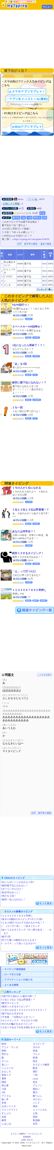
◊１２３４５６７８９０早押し (17, 915)
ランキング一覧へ (44, 289)
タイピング (39, 1044)
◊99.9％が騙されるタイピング (16, 1024)
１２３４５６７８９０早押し (29, 590)
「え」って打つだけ (24, 571)
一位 (29, 217)
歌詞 (4, 1044)
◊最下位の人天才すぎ (12, 1013)
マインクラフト (10, 1109)
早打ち (37, 217)
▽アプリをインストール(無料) (27, 99)
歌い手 (5, 1099)
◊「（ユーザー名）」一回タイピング (20, 926)
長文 (35, 1061)
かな (42, 213)
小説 (4, 1089)
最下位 (16, 217)
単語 (35, 1106)
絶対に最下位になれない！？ (29, 382)
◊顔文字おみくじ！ (11, 892)
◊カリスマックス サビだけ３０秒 (19, 1020)
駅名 (35, 1068)
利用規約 (27, 1137)
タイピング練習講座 (14, 969)
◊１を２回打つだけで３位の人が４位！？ (23, 922)
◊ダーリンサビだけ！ (12, 889)
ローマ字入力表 (12, 974)
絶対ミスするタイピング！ (28, 553)
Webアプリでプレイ (28, 127)
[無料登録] (27, 958)
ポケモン (37, 1099)
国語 (4, 1082)
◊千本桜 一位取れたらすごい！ (18, 1017)
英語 (35, 1117)
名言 (35, 1123)
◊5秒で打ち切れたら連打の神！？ (18, 996)
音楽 (35, 1050)
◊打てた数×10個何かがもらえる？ (19, 940)
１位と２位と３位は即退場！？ (30, 509)
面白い (36, 1089)
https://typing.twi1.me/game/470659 (31, 239)
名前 (4, 1117)
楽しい (5, 1064)
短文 (35, 1082)
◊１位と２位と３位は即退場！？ (18, 999)
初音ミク (6, 1075)
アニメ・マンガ (10, 1047)
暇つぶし (37, 1096)
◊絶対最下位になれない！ (14, 885)
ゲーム (5, 1061)
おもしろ (6, 1071)
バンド (36, 1103)
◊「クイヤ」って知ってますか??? (18, 943)
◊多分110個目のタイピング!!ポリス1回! (22, 919)
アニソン (37, 1085)
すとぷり (6, 1113)
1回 (44, 217)
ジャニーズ (7, 1068)
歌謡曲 (36, 1120)
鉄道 (35, 1057)
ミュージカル (40, 1109)
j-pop (35, 1078)
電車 (4, 1078)
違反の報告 (45, 244)
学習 (4, 1103)
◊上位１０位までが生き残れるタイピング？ (24, 1027)
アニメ (36, 1054)
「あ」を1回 (19, 363)
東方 (35, 1092)
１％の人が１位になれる (26, 487)
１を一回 (17, 407)
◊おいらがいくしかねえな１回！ (18, 882)
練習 (4, 1120)
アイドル (6, 1096)
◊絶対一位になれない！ (13, 899)
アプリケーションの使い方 (18, 979)
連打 (35, 1071)
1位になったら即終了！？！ (28, 345)
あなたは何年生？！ (24, 531)
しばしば (6, 1123)
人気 (35, 1113)
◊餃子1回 (6, 936)
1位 (23, 217)
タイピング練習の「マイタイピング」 (27, 1134)
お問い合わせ (27, 1140)
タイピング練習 (41, 1064)
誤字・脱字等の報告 (27, 244)
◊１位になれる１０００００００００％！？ (24, 1010)
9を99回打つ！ (20, 304)
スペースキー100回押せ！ (27, 326)
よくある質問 (11, 985)
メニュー (47, 6)
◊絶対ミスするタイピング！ (15, 1006)
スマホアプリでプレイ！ (28, 91)
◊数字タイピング (10, 1003)
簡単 (4, 1050)
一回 (35, 1075)
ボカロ (36, 1047)
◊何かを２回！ (8, 896)
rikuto (20, 199)
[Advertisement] (27, 39)
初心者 (5, 1085)
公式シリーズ (9, 1106)
